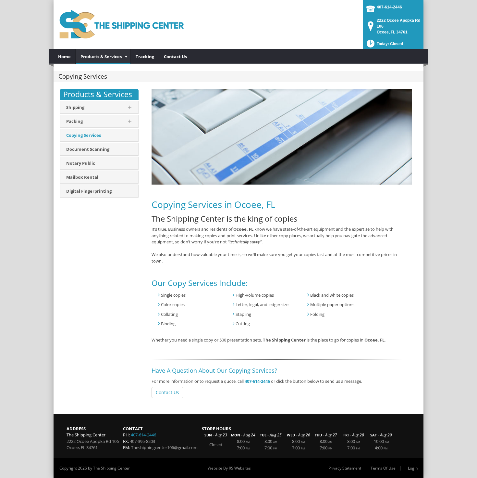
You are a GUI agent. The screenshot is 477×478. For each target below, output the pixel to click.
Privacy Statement (344, 468)
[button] (384, 46)
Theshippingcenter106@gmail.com (164, 447)
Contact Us (167, 392)
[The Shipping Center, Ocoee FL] (121, 24)
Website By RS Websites (229, 468)
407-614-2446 (389, 7)
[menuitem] (65, 56)
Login (413, 468)
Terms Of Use (383, 468)
